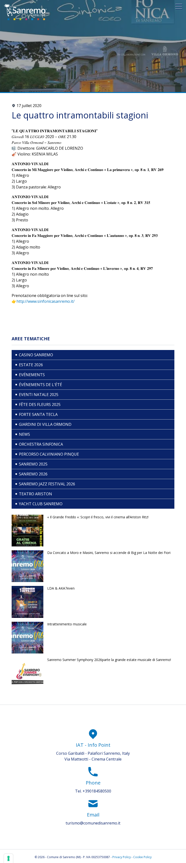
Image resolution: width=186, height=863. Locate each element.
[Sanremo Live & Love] (25, 12)
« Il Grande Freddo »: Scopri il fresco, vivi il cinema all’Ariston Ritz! (97, 517)
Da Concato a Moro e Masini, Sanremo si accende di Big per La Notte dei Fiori (108, 552)
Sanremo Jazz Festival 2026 (47, 484)
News (24, 434)
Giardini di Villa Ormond (45, 424)
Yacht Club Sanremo (40, 503)
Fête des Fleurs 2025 (40, 404)
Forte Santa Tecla (38, 414)
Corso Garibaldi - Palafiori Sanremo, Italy (93, 753)
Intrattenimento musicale (67, 624)
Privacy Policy (121, 857)
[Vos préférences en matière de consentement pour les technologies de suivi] (8, 858)
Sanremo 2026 (33, 474)
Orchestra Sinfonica (41, 444)
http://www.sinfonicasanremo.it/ (45, 301)
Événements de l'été (40, 384)
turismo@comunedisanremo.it (93, 823)
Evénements (32, 374)
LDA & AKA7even (61, 588)
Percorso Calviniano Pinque (49, 454)
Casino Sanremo (36, 355)
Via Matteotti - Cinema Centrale (93, 759)
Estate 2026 (31, 364)
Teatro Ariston (35, 494)
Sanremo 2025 (33, 464)
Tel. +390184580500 (93, 791)
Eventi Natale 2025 (38, 394)
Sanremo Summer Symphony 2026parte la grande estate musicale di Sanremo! (109, 659)
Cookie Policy (142, 857)
